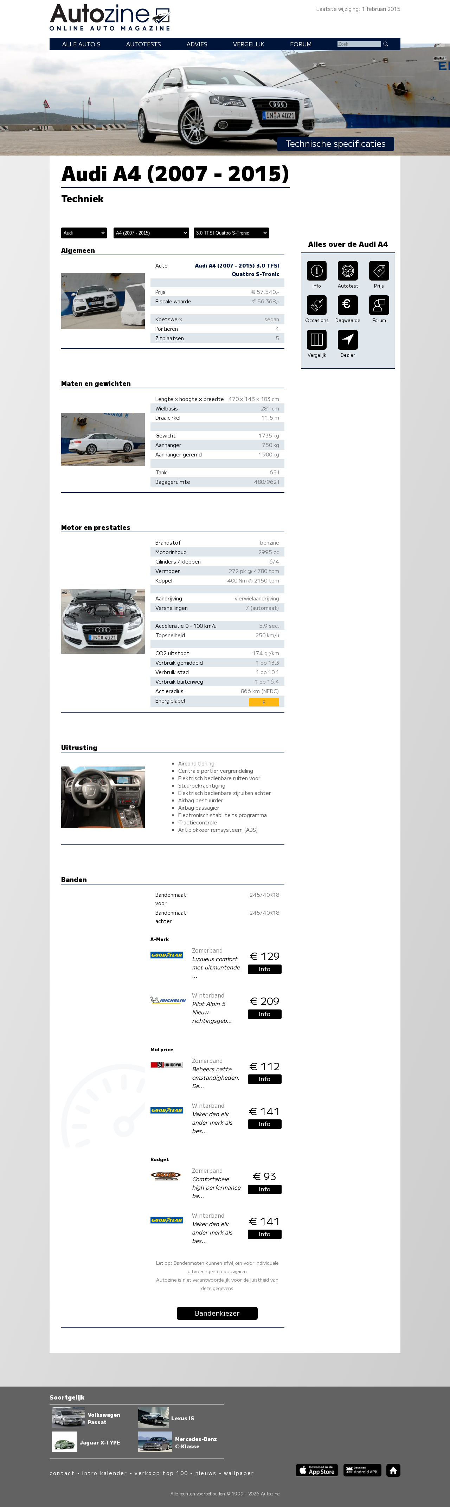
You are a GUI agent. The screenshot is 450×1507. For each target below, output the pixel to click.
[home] (390, 1474)
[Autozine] (225, 16)
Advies (197, 44)
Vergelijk (248, 44)
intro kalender (104, 1472)
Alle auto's (81, 44)
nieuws (206, 1472)
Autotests (143, 44)
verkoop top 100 (161, 1472)
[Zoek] (385, 43)
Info (264, 969)
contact (62, 1472)
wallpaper (239, 1472)
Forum (301, 44)
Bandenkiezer (217, 1313)
